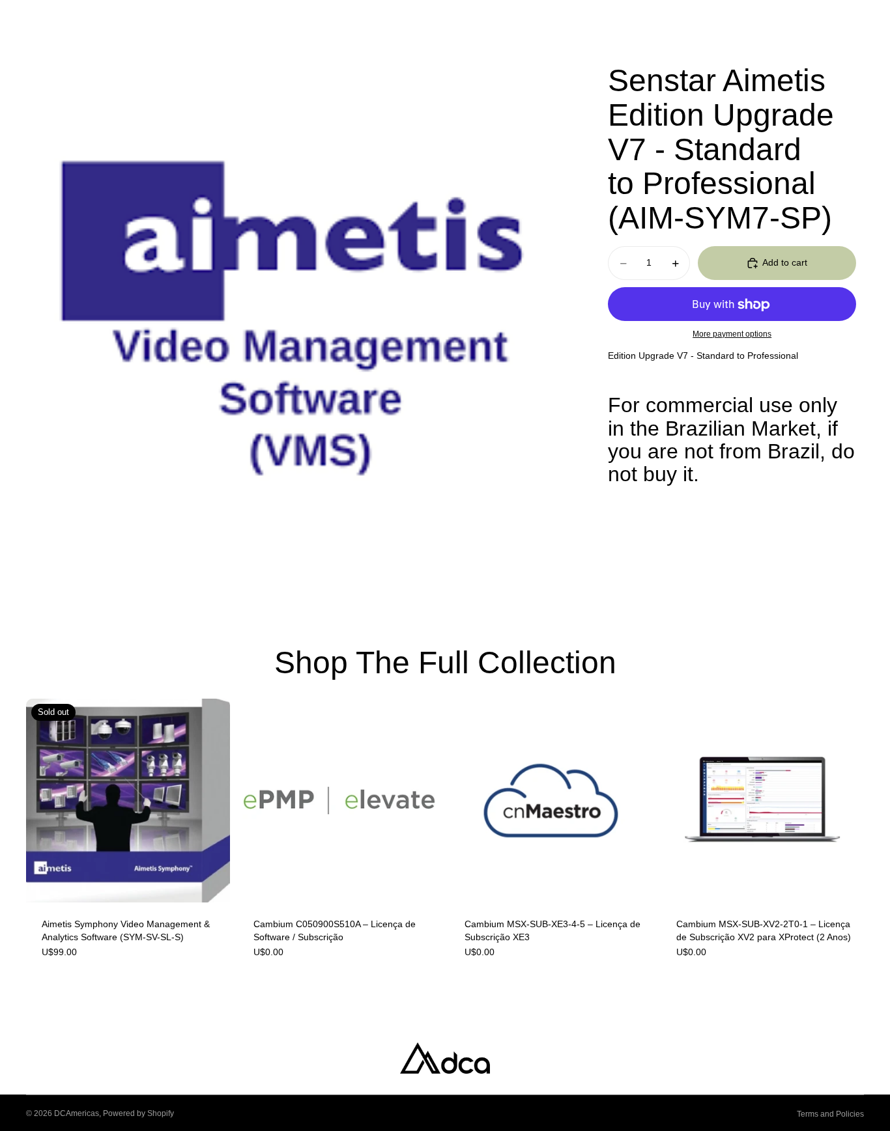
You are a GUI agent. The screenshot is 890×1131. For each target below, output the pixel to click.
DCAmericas (76, 1113)
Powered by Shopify (138, 1113)
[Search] (798, 21)
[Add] (421, 882)
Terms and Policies (830, 1114)
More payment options (732, 333)
